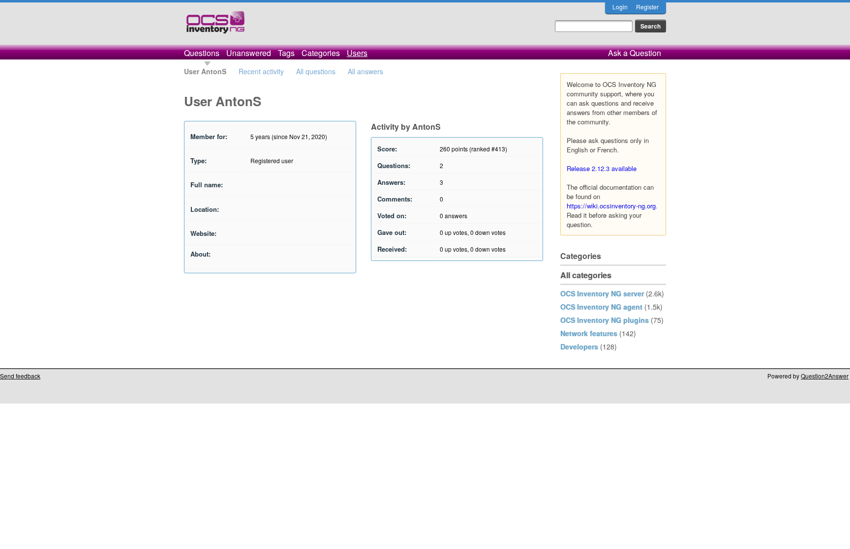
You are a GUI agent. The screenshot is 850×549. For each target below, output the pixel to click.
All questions (315, 71)
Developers (579, 346)
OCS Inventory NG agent (601, 307)
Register (647, 6)
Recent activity (261, 71)
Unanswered (248, 52)
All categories (585, 275)
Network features (588, 333)
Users (357, 52)
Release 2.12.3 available (602, 168)
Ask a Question (634, 52)
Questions (201, 52)
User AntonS (205, 71)
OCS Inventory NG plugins (604, 320)
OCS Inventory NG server (602, 293)
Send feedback (20, 376)
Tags (286, 52)
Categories (321, 52)
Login (620, 6)
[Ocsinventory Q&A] (215, 26)
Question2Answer (825, 376)
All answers (365, 71)
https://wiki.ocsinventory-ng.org (611, 205)
